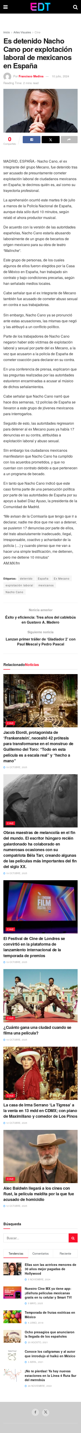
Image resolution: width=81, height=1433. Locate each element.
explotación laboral (19, 585)
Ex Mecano (62, 578)
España (43, 578)
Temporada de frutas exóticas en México (50, 1314)
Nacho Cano (14, 592)
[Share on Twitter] (50, 139)
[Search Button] (75, 7)
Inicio (6, 32)
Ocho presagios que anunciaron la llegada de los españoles (49, 1334)
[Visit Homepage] (40, 7)
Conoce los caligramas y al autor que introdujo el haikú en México (50, 1353)
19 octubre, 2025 (16, 767)
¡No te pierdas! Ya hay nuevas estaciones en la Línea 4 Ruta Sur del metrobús (50, 1375)
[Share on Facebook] (31, 139)
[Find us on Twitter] (45, 1412)
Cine (37, 32)
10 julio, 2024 (60, 76)
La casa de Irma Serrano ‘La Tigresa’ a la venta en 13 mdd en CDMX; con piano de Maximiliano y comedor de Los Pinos (40, 1110)
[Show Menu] (5, 7)
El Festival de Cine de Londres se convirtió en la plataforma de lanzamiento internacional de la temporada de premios (34, 946)
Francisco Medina (31, 76)
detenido (26, 578)
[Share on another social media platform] (69, 139)
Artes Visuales (22, 32)
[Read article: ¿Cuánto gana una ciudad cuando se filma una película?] (40, 995)
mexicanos (46, 585)
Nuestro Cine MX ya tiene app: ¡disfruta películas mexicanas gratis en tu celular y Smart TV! (48, 1292)
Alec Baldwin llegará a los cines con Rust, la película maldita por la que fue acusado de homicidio (38, 1193)
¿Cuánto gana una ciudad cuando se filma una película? (37, 1030)
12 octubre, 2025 (16, 1122)
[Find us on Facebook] (35, 1412)
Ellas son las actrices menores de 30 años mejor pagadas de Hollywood (50, 1269)
